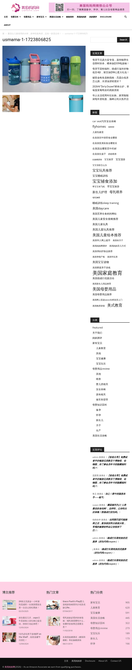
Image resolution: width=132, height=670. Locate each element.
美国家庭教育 (107, 273)
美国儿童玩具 (100, 224)
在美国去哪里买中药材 (104, 148)
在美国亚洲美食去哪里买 (104, 143)
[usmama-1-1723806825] (44, 91)
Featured (97, 327)
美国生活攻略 (55, 16)
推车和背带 (102, 399)
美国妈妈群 (81, 16)
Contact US (116, 660)
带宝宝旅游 (113, 186)
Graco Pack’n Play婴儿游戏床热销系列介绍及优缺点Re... (74, 604)
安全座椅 (101, 389)
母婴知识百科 (99, 404)
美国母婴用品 (104, 289)
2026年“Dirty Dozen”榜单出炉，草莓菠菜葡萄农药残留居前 (110, 88)
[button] (125, 17)
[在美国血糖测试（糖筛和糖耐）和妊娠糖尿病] (53, 640)
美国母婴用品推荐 (102, 294)
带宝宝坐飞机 (98, 186)
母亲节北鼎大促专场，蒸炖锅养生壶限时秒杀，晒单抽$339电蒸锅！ (110, 61)
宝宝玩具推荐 (102, 170)
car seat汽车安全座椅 (104, 121)
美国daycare (100, 208)
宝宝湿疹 (120, 159)
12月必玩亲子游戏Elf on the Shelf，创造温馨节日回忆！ (30, 637)
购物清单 (70, 16)
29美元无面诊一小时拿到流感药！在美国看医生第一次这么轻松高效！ (30, 604)
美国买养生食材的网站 (104, 213)
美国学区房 (112, 256)
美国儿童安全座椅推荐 (105, 219)
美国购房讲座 (98, 305)
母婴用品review (101, 368)
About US (102, 660)
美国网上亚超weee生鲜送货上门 (107, 300)
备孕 (98, 409)
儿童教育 (101, 348)
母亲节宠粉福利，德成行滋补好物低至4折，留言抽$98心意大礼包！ (110, 70)
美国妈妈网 (10, 666)
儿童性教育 (98, 132)
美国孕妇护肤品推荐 (102, 251)
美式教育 (114, 305)
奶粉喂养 (112, 154)
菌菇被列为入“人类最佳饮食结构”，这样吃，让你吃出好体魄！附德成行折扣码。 (109, 508)
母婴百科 (14, 16)
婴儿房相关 (102, 384)
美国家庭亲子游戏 (101, 267)
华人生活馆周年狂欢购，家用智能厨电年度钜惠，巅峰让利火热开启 (110, 97)
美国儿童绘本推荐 (106, 235)
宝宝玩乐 (101, 363)
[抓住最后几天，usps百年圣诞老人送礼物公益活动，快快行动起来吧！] (9, 621)
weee (111, 126)
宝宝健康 (101, 358)
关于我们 (97, 332)
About (7, 25)
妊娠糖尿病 (97, 159)
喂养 (98, 379)
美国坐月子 (118, 240)
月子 (98, 425)
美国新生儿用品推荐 (101, 283)
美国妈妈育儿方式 (117, 246)
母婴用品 (27, 16)
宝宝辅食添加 (104, 181)
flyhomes (99, 126)
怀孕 (98, 415)
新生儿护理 (99, 192)
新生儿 (99, 420)
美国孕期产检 (98, 256)
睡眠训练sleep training (105, 203)
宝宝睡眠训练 (100, 175)
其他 (98, 353)
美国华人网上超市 (101, 240)
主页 (6, 16)
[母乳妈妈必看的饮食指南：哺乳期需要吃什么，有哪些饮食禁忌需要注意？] (53, 621)
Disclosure (106, 16)
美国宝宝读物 (100, 262)
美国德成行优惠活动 (103, 278)
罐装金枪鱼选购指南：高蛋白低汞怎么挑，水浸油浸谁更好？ (110, 79)
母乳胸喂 (96, 197)
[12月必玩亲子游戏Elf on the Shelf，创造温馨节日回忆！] (9, 637)
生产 (98, 430)
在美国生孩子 (99, 154)
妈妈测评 (93, 16)
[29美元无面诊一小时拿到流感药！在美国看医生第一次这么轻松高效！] (9, 605)
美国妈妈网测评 (99, 246)
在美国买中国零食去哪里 (104, 137)
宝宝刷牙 (108, 159)
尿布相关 (101, 394)
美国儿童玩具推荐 (103, 229)
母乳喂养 (116, 192)
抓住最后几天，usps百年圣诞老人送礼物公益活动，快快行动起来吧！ (30, 621)
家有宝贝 (40, 16)
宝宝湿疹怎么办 (99, 165)
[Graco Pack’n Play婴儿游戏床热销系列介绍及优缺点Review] (53, 605)
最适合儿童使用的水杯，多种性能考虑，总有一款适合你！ (34, 33)
